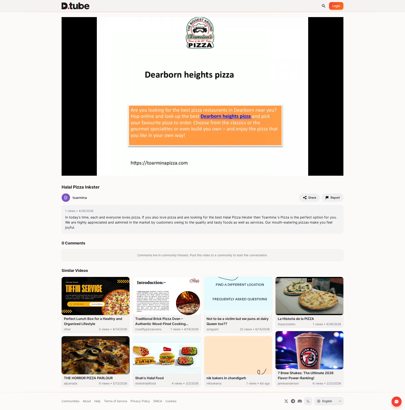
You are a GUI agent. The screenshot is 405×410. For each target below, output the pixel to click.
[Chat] (397, 402)
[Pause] (69, 171)
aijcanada (70, 383)
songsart (213, 329)
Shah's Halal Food (149, 378)
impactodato (286, 324)
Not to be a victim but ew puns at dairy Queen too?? (238, 321)
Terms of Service (115, 401)
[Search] (323, 6)
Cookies (170, 401)
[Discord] (300, 401)
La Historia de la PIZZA (296, 319)
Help (97, 401)
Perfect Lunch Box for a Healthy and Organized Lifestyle (93, 321)
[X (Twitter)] (286, 401)
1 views (70, 211)
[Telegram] (293, 401)
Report (335, 197)
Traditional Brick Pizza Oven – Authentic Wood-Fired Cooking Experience (160, 321)
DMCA (157, 401)
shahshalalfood (145, 383)
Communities (70, 401)
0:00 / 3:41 (83, 170)
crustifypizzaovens (148, 329)
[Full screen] (336, 171)
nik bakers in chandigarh (226, 378)
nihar (67, 329)
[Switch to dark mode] (308, 401)
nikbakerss (214, 383)
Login (336, 6)
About (87, 401)
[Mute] (96, 171)
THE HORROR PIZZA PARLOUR (88, 378)
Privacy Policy (140, 401)
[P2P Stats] (316, 170)
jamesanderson (288, 383)
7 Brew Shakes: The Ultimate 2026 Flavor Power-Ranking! (305, 375)
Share (312, 197)
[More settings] (325, 171)
